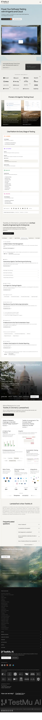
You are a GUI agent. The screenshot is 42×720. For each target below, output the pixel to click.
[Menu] (40, 2)
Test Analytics (3, 626)
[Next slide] (4, 393)
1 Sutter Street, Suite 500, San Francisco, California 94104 (6, 687)
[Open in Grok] (10, 665)
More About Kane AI (6, 265)
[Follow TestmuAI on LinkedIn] (6, 710)
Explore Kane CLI (5, 67)
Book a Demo (33, 396)
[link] (5, 2)
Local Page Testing (4, 614)
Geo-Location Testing (5, 617)
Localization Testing (4, 621)
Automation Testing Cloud (5, 593)
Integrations (3, 624)
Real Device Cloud (24, 238)
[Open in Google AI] (13, 665)
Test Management (4, 604)
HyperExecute (31, 238)
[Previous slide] (2, 393)
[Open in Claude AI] (7, 665)
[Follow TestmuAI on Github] (10, 710)
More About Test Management (8, 248)
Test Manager (4, 238)
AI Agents (3, 599)
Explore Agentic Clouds (27, 124)
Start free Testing (5, 657)
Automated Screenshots (5, 616)
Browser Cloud (3, 611)
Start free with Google (6, 19)
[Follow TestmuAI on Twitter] (4, 710)
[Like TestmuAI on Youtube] (8, 710)
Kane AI (11, 238)
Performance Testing (4, 610)
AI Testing (3, 607)
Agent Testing (17, 238)
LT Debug (3, 613)
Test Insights (37, 238)
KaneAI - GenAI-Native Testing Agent (7, 594)
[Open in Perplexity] (5, 665)
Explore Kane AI (5, 124)
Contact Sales (5, 556)
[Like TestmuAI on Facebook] (2, 710)
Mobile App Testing (4, 606)
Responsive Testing (4, 620)
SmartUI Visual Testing (5, 623)
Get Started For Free (6, 289)
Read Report (5, 425)
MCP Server (3, 600)
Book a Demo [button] (15, 657)
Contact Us (19, 693)
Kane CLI (2, 596)
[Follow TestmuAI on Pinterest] (12, 710)
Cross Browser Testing (5, 601)
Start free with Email (17, 19)
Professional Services (5, 627)
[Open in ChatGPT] (2, 665)
